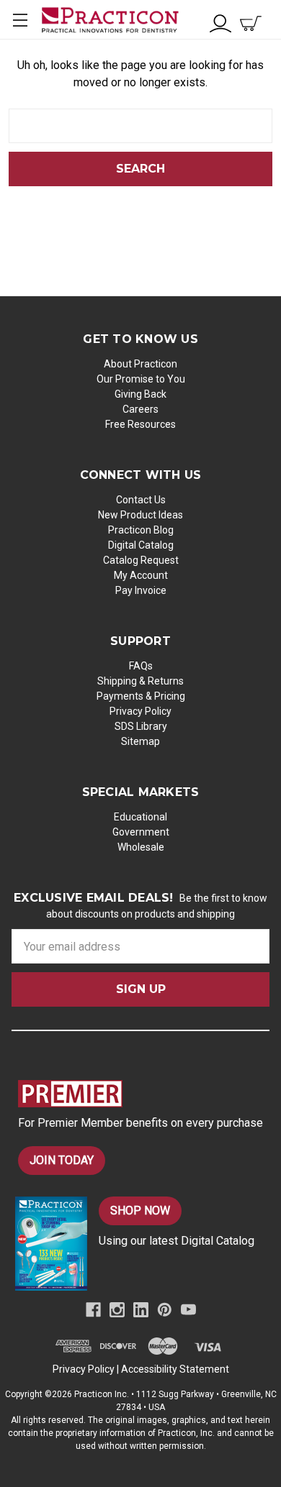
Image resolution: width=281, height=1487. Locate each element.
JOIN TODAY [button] (62, 1160)
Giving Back (140, 394)
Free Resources (140, 424)
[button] (143, 1093)
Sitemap (140, 741)
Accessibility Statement (175, 1369)
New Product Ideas (140, 515)
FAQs (141, 666)
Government (140, 832)
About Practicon (140, 364)
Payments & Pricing (141, 696)
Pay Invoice (140, 590)
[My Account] (220, 22)
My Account (141, 575)
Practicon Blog (141, 530)
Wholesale (140, 847)
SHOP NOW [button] (140, 1210)
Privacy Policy (140, 711)
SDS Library (141, 726)
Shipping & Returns (140, 681)
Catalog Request (141, 560)
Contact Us (141, 499)
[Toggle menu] (20, 20)
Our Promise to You (141, 379)
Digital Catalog (141, 545)
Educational (140, 817)
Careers (140, 409)
